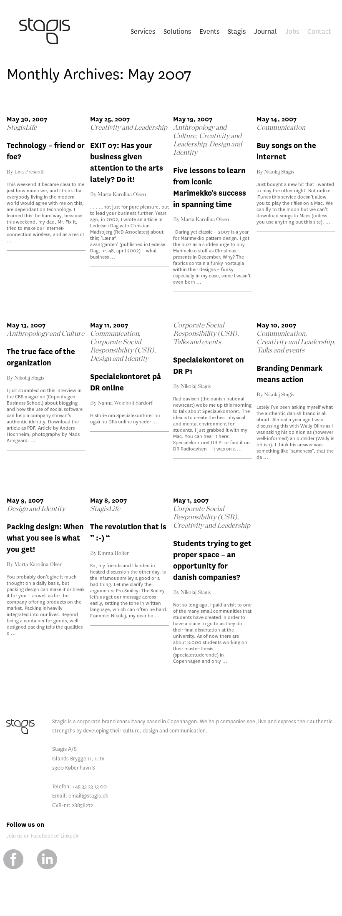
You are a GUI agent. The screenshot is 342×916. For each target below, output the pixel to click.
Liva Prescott (29, 172)
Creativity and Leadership (128, 127)
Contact (319, 31)
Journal (265, 31)
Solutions (177, 31)
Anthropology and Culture (45, 333)
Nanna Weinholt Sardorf (125, 403)
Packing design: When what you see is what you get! (45, 538)
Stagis (237, 31)
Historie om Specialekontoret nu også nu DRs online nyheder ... (125, 419)
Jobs (292, 31)
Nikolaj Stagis (279, 172)
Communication (280, 127)
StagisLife (22, 127)
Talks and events (197, 341)
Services (143, 31)
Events (209, 31)
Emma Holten (114, 553)
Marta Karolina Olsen (122, 194)
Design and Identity (119, 358)
